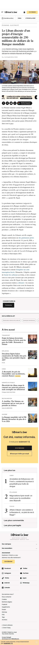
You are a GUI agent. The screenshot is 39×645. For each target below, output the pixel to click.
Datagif (8, 637)
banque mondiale (29, 320)
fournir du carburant (11, 275)
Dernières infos (8, 18)
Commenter (8, 305)
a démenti (20, 283)
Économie (5, 25)
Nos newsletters (7, 548)
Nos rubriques (6, 544)
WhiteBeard (15, 639)
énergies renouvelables (11, 320)
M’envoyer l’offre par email (19, 454)
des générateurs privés (26, 238)
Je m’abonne (19, 448)
